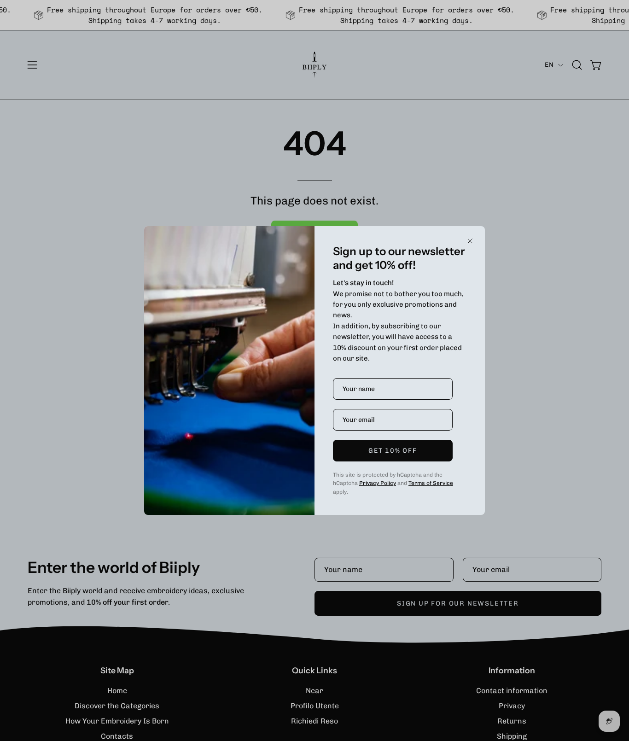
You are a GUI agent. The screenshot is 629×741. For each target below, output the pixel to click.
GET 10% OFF (392, 451)
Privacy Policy (377, 483)
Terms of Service (430, 483)
